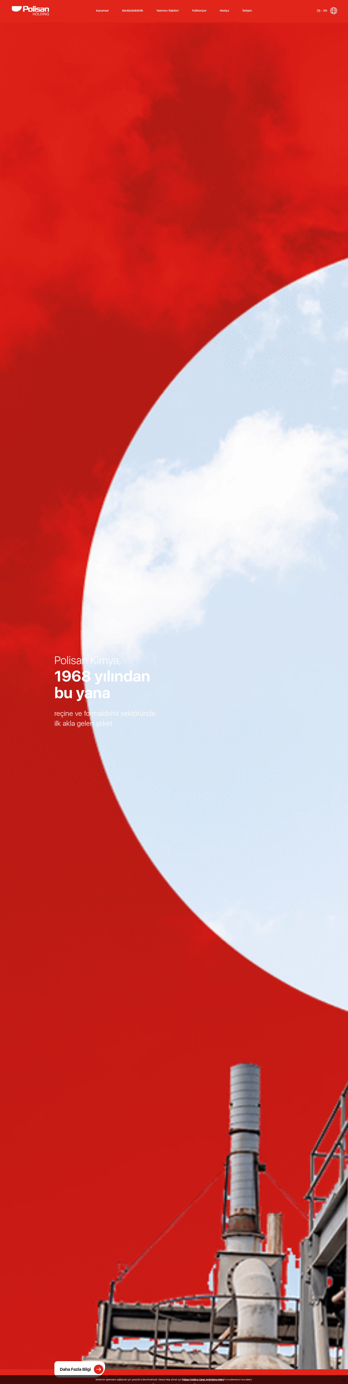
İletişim (247, 10)
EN (325, 10)
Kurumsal (102, 10)
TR (318, 10)
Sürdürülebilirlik (132, 10)
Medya (224, 10)
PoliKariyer (199, 10)
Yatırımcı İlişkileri (167, 10)
